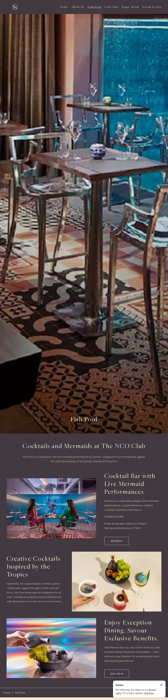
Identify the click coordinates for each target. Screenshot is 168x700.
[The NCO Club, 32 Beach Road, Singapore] (14, 7)
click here (149, 693)
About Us (78, 6)
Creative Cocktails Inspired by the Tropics (34, 566)
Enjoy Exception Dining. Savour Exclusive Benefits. (131, 630)
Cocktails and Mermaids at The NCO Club (84, 446)
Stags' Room (130, 6)
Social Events (151, 6)
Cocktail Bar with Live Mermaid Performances (130, 483)
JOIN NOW (117, 673)
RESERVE (117, 540)
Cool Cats (111, 6)
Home (64, 6)
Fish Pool (94, 6)
